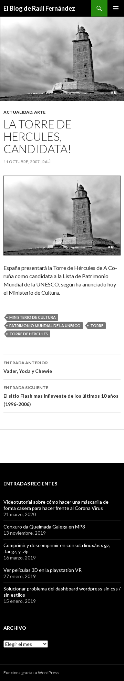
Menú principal (115, 8)
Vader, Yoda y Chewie (27, 367)
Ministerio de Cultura (32, 317)
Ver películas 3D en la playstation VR (42, 570)
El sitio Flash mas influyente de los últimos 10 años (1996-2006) (60, 396)
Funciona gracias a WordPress (31, 672)
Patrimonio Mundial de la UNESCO (45, 325)
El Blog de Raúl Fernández (39, 8)
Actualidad (17, 112)
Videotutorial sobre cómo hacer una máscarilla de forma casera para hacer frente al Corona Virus (55, 505)
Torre (96, 325)
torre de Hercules (28, 334)
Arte (39, 112)
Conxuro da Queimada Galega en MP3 (44, 527)
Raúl (47, 161)
